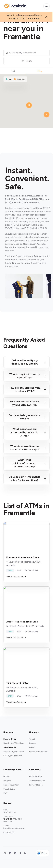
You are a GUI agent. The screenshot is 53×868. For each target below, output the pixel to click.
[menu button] (46, 6)
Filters (28, 61)
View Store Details (14, 576)
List (13, 71)
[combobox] (28, 53)
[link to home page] (15, 6)
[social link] (5, 853)
